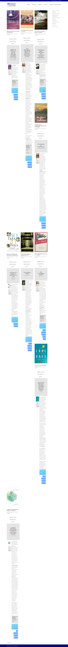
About (28, 4)
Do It (12, 43)
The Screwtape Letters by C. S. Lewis (41, 254)
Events (45, 4)
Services (34, 4)
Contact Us (59, 0)
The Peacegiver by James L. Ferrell (27, 30)
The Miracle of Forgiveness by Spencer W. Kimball (40, 126)
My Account (55, 0)
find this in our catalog (10, 72)
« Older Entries (9, 642)
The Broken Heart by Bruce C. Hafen (40, 32)
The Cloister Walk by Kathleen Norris (26, 254)
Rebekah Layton (10, 33)
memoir (30, 343)
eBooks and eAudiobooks (56, 17)
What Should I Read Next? (56, 13)
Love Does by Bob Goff (40, 365)
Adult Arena (54, 23)
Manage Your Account (55, 10)
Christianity (15, 94)
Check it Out (12, 39)
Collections (54, 12)
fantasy (44, 336)
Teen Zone (54, 24)
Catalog (52, 0)
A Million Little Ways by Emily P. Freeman (12, 510)
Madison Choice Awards (55, 4)
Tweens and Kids (55, 26)
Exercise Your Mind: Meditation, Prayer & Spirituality (14, 90)
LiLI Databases (54, 20)
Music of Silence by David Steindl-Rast (13, 31)
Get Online (13, 41)
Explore (40, 4)
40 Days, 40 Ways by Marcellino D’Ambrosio (12, 254)
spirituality (29, 164)
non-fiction (15, 99)
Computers (54, 19)
